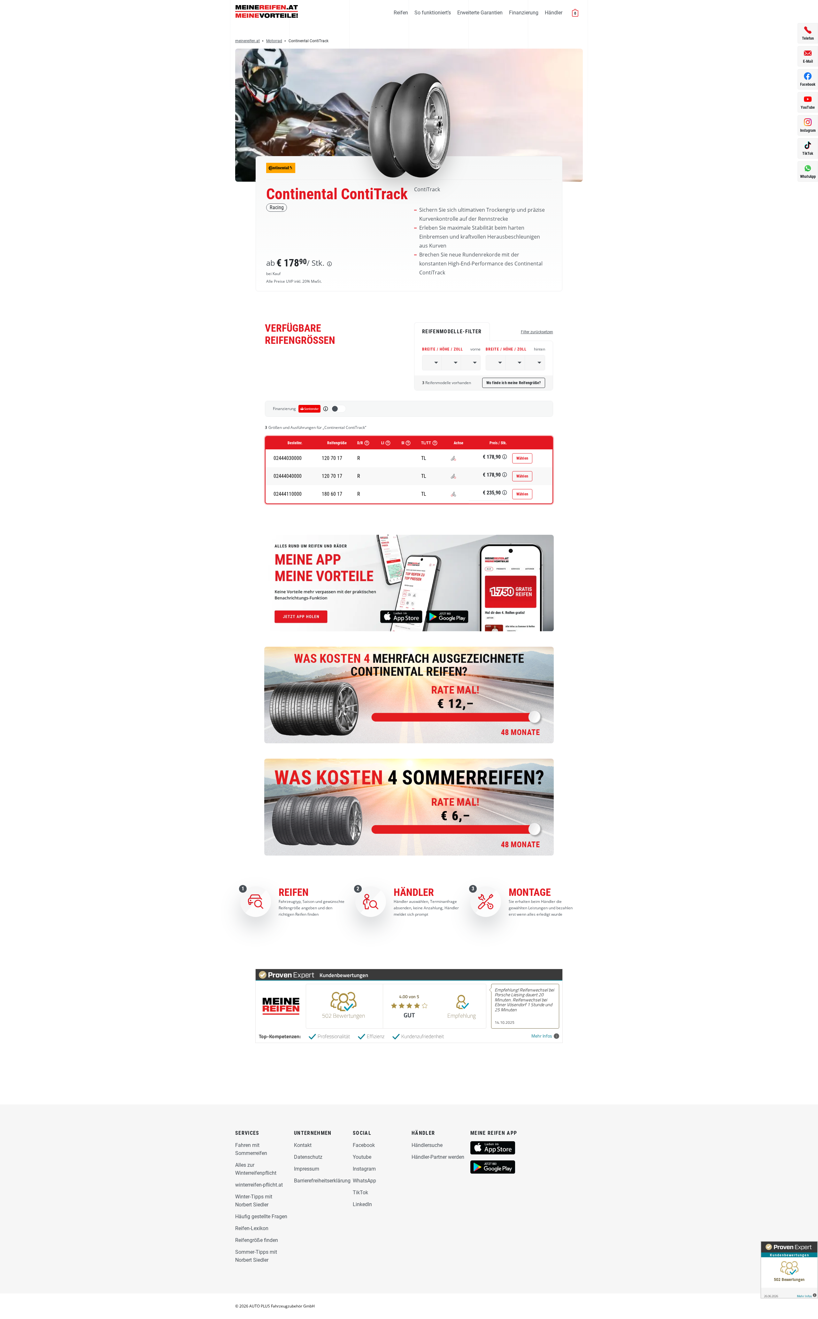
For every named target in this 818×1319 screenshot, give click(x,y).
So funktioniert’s (432, 13)
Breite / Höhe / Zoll (451, 349)
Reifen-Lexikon (251, 1228)
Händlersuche (427, 1145)
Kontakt (303, 1145)
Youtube (362, 1157)
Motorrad (274, 41)
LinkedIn (362, 1204)
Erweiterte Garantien (480, 13)
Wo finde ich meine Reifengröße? (513, 383)
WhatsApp (364, 1181)
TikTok (360, 1192)
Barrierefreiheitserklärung (322, 1181)
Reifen (401, 13)
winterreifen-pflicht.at (259, 1185)
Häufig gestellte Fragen (261, 1216)
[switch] (338, 409)
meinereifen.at (247, 41)
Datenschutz (308, 1157)
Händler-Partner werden (438, 1157)
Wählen (522, 458)
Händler (553, 13)
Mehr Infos (541, 1036)
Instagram (364, 1169)
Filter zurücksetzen (537, 332)
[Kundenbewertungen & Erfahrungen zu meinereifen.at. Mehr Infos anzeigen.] (789, 1270)
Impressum (306, 1169)
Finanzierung (523, 13)
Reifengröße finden (256, 1240)
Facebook (364, 1145)
